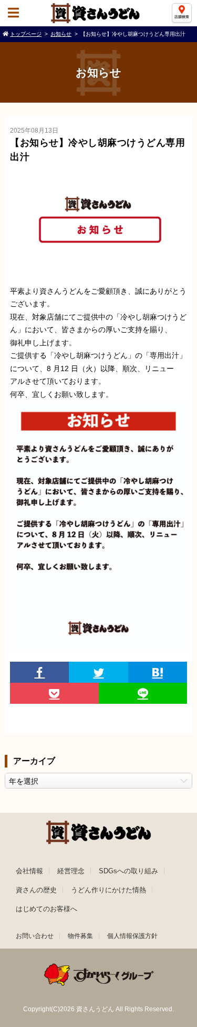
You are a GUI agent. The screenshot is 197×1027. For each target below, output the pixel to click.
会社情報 (29, 871)
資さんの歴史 (36, 889)
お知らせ (60, 34)
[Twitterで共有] (98, 672)
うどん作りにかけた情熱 (108, 889)
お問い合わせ (35, 936)
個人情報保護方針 (132, 936)
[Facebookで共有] (39, 672)
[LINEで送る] (143, 693)
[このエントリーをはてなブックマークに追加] (157, 672)
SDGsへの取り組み (128, 871)
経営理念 (71, 871)
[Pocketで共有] (54, 693)
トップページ (26, 34)
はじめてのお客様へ (46, 908)
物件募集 (80, 936)
